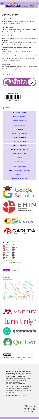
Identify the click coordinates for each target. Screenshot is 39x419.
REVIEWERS (19, 129)
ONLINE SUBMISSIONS (19, 178)
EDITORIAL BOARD (19, 113)
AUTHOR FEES (19, 162)
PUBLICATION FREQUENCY (19, 149)
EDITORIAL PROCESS (19, 125)
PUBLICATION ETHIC (19, 137)
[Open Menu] (2, 3)
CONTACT (19, 174)
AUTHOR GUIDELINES (19, 121)
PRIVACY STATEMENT (19, 145)
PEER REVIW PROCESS (19, 133)
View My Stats (15, 270)
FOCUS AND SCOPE (19, 117)
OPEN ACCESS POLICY (19, 154)
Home (4, 10)
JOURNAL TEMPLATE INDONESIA (19, 170)
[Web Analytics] (6, 270)
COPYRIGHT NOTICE (19, 141)
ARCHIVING (19, 158)
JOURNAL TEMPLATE (19, 166)
